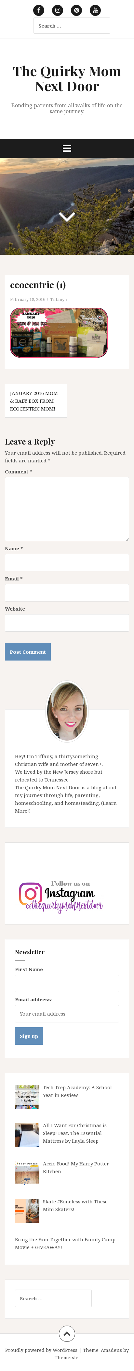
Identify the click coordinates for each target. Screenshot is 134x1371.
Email (14, 578)
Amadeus (111, 1350)
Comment (18, 471)
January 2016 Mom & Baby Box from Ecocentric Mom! (34, 401)
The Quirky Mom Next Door (67, 78)
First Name (29, 969)
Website (15, 608)
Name (14, 548)
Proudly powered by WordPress (41, 1350)
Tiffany (57, 299)
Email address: (33, 999)
